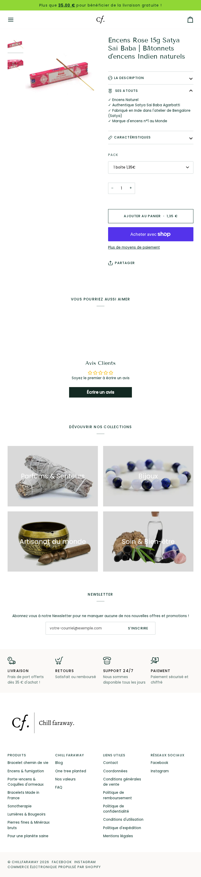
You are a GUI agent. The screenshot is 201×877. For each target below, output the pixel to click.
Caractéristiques (132, 137)
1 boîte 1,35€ (124, 167)
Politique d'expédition (122, 827)
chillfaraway (25, 862)
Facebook (159, 762)
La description (129, 78)
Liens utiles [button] (114, 755)
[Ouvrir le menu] (15, 19)
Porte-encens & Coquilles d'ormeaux (25, 782)
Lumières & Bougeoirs (27, 814)
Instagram (160, 771)
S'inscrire (138, 628)
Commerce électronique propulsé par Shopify (54, 867)
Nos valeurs (65, 779)
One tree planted (70, 771)
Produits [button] (17, 755)
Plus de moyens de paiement (134, 247)
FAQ (58, 787)
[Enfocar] (62, 73)
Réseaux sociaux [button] (168, 755)
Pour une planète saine (28, 836)
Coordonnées (115, 771)
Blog (59, 762)
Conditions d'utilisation (123, 819)
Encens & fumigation (26, 771)
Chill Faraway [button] (69, 755)
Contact (110, 762)
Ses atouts (126, 90)
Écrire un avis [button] (100, 392)
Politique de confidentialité (116, 809)
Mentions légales (118, 836)
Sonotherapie (20, 806)
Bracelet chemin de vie (28, 762)
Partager (125, 263)
